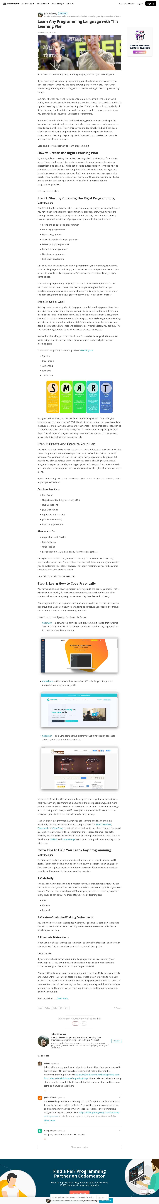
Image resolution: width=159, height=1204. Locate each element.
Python (47, 1008)
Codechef (47, 735)
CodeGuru (57, 828)
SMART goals (86, 350)
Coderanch (43, 828)
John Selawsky (50, 13)
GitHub (53, 839)
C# (61, 1008)
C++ (66, 1008)
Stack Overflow (103, 824)
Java (40, 1008)
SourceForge (68, 839)
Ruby (55, 1008)
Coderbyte (47, 681)
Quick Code (62, 998)
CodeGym (47, 622)
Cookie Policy (88, 1197)
